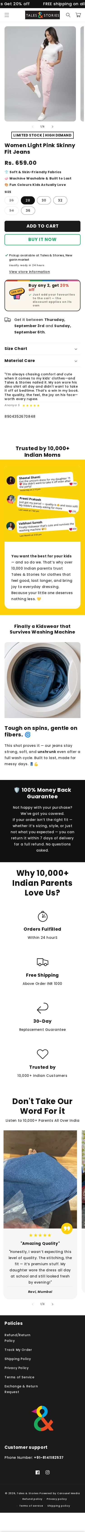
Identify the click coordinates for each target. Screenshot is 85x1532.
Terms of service (31, 1506)
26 (14, 201)
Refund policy (32, 1499)
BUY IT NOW (42, 239)
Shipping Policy (18, 1359)
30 (44, 200)
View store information (29, 271)
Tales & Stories (28, 1493)
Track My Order (18, 1349)
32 (60, 200)
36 (28, 210)
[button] (7, 15)
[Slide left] (33, 127)
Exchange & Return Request (21, 1389)
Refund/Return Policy (18, 1338)
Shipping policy (58, 1506)
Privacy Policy (17, 1368)
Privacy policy (57, 1499)
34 (14, 211)
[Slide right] (53, 127)
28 (28, 200)
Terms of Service (19, 1377)
